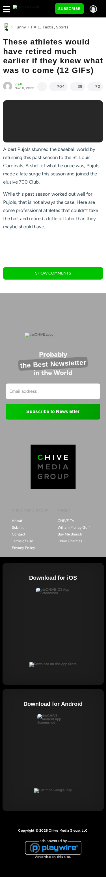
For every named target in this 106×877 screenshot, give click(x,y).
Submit (18, 527)
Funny (20, 27)
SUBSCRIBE (69, 8)
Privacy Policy (23, 548)
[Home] (6, 27)
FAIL (35, 27)
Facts (48, 27)
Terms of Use (22, 541)
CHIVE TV (66, 521)
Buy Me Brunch (70, 534)
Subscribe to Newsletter (52, 411)
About (17, 521)
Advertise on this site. (53, 857)
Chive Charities (70, 541)
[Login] (93, 9)
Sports (62, 27)
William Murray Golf (74, 527)
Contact (18, 534)
